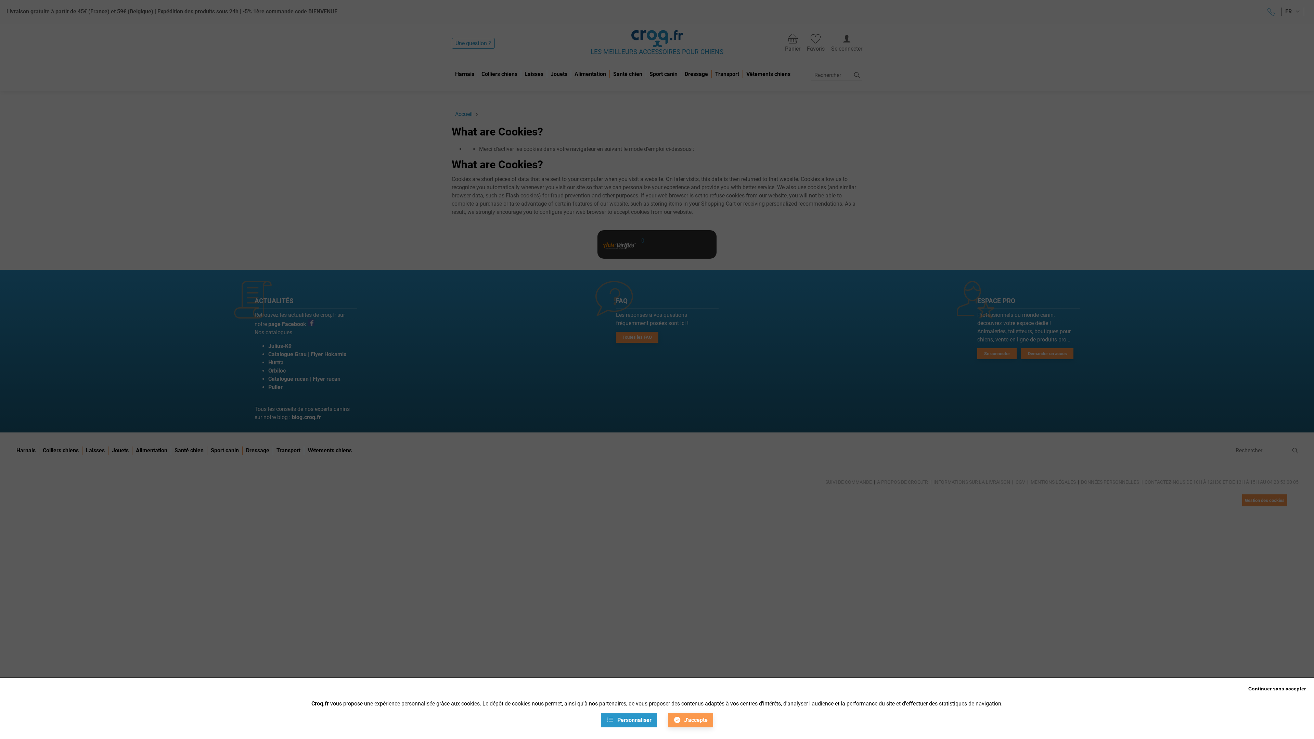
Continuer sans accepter (1277, 688)
